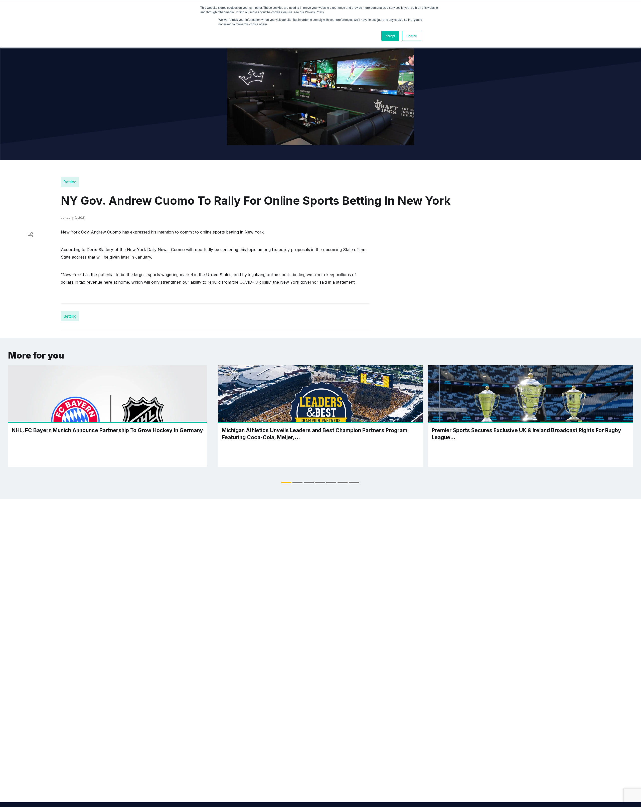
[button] (286, 482)
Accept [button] (390, 36)
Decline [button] (411, 36)
